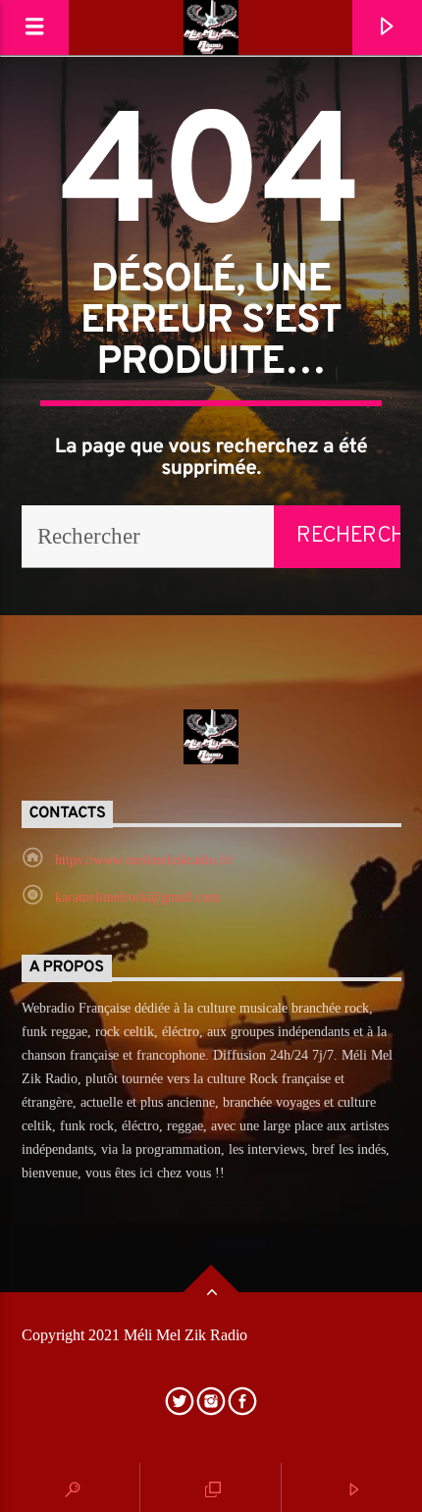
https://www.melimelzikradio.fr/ (144, 860)
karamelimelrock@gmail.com (137, 897)
